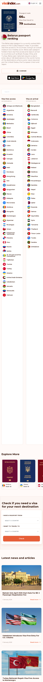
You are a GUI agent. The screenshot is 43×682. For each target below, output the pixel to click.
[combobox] (21, 520)
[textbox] (21, 520)
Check (21, 539)
